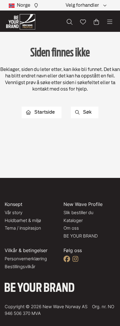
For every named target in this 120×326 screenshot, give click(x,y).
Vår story (13, 212)
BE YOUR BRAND (80, 236)
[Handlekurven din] (96, 21)
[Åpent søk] (69, 21)
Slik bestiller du (78, 212)
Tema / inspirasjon (23, 228)
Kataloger (73, 220)
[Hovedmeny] (109, 21)
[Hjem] (21, 22)
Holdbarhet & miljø (23, 220)
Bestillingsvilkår (20, 266)
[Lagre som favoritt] (83, 21)
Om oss (71, 228)
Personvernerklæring (26, 258)
